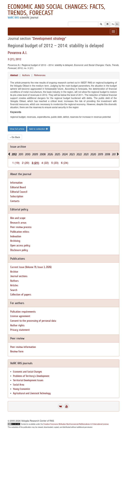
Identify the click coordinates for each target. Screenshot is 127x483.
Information (16, 182)
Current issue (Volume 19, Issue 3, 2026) (30, 267)
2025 (57, 154)
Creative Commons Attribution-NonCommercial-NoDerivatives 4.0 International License (76, 424)
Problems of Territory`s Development (31, 376)
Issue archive (18, 146)
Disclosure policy (19, 250)
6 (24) (64, 163)
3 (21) (35, 163)
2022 (79, 154)
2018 (107, 154)
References (39, 75)
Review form (16, 351)
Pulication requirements (23, 311)
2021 (86, 154)
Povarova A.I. (17, 53)
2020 (93, 154)
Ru (113, 24)
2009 (35, 154)
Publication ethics (19, 231)
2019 (100, 154)
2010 (27, 154)
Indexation (15, 236)
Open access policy (20, 245)
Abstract (14, 75)
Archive (14, 271)
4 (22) (45, 163)
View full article (17, 128)
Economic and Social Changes (27, 371)
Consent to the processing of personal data (33, 320)
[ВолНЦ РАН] (60, 406)
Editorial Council (18, 191)
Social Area (18, 384)
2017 (114, 154)
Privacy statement (20, 330)
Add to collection (37, 128)
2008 (43, 154)
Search (13, 290)
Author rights (17, 325)
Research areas (18, 222)
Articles (14, 285)
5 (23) (55, 163)
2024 (65, 154)
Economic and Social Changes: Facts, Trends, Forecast (56, 10)
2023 (72, 154)
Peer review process (20, 227)
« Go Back (15, 137)
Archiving (15, 241)
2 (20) (25, 163)
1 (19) (16, 163)
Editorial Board (18, 187)
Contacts (14, 201)
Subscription (16, 196)
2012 (14, 154)
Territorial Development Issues (28, 380)
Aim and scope (17, 218)
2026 (50, 154)
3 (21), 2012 (14, 59)
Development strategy (49, 38)
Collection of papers (20, 294)
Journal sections (18, 276)
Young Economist (21, 389)
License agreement (20, 316)
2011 (21, 154)
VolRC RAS (13, 17)
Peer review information (23, 347)
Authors (26, 75)
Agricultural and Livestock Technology (32, 393)
